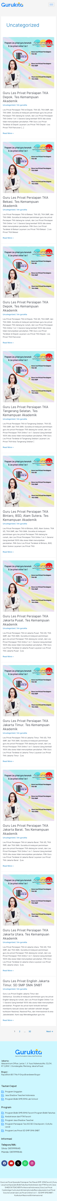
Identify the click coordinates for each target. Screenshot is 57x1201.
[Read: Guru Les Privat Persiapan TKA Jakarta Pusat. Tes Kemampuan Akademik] (28, 586)
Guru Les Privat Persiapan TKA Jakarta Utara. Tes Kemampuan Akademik (26, 934)
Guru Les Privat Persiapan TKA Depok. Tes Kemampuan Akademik (25, 97)
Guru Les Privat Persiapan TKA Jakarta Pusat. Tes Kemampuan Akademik (26, 620)
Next (49, 1031)
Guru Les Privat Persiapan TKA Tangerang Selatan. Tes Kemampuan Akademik (25, 411)
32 (30, 1031)
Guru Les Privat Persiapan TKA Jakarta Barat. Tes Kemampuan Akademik (26, 830)
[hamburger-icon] (51, 4)
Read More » (8, 133)
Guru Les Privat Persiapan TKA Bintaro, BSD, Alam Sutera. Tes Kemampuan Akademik (25, 516)
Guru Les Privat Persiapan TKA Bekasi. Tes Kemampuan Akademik (25, 202)
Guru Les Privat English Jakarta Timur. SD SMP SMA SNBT (26, 983)
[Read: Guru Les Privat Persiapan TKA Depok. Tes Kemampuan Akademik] (28, 62)
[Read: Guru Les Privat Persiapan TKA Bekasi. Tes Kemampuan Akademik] (28, 167)
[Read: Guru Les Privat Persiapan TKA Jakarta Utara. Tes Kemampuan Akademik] (28, 900)
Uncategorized (9, 105)
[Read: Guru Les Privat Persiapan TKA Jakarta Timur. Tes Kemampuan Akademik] (28, 690)
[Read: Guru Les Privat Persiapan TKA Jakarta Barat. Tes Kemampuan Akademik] (28, 795)
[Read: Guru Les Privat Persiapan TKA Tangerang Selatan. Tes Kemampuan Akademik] (28, 376)
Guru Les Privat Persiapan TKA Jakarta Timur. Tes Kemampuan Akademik (26, 725)
